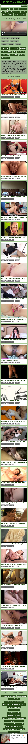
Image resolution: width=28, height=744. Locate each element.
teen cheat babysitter (14, 698)
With (7, 11)
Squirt (3, 11)
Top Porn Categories (20, 14)
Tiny (14, 51)
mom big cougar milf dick (9, 718)
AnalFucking (22, 9)
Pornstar (4, 14)
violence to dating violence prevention (14, 701)
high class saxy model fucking (18, 704)
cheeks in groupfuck (10, 723)
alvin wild (22, 729)
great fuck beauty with (14, 710)
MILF (18, 11)
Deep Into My (14, 48)
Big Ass (13, 11)
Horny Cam (21, 51)
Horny (10, 14)
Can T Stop (14, 54)
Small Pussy (5, 54)
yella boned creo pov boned (9, 696)
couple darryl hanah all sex (14, 712)
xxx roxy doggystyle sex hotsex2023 (14, 721)
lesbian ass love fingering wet (11, 729)
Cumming (23, 48)
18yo (16, 9)
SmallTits (24, 11)
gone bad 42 (20, 723)
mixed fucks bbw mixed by (14, 707)
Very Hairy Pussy (6, 51)
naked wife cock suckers (14, 715)
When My (21, 54)
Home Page (5, 9)
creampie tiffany (21, 718)
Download (18, 44)
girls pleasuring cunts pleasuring (14, 726)
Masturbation (5, 57)
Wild (11, 9)
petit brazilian (5, 704)
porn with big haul (21, 696)
